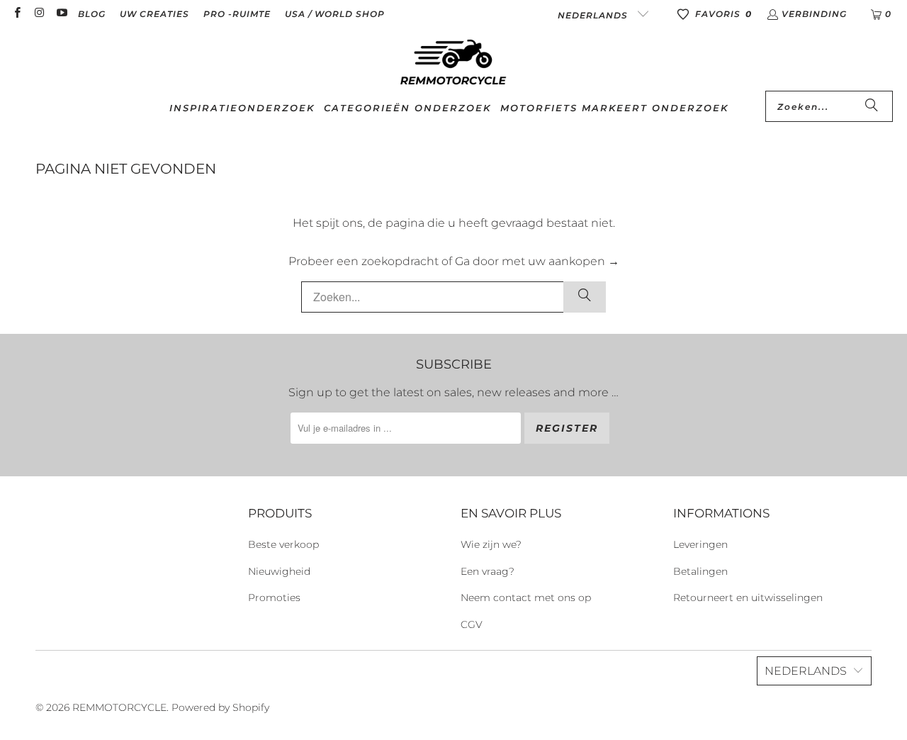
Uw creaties (154, 14)
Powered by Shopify (220, 707)
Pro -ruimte (237, 14)
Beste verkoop (283, 544)
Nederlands (594, 15)
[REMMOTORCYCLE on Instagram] (39, 14)
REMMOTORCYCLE (119, 707)
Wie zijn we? (491, 544)
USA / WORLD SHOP (335, 14)
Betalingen (700, 571)
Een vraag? (487, 571)
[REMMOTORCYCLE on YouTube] (61, 14)
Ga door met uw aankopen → (537, 261)
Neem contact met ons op (526, 597)
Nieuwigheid (279, 571)
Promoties (274, 597)
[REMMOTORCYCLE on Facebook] (17, 14)
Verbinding (814, 14)
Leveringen (700, 544)
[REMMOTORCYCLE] (453, 63)
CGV (472, 624)
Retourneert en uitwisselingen (748, 597)
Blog (92, 14)
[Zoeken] (871, 106)
